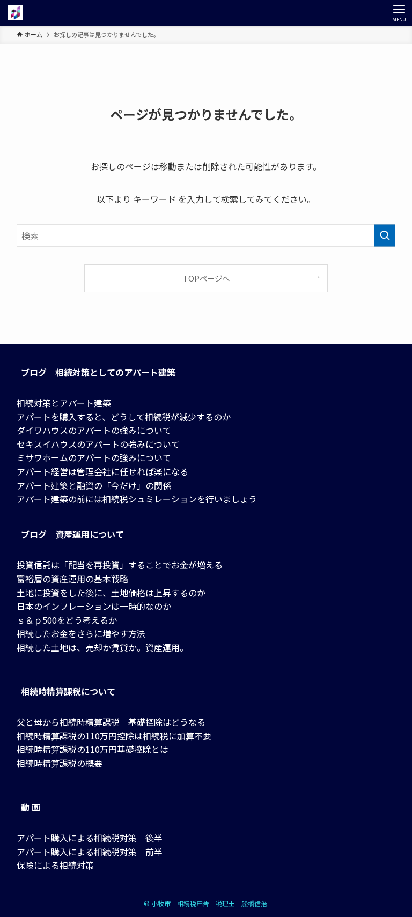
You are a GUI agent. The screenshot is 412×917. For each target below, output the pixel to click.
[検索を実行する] (384, 235)
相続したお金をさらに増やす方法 (81, 633)
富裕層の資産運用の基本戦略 (72, 578)
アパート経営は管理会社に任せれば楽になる (102, 471)
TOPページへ (206, 278)
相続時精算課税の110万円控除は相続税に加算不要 (114, 735)
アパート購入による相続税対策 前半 (90, 851)
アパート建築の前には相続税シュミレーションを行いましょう (137, 498)
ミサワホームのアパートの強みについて (94, 457)
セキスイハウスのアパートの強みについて (98, 444)
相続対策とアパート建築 (64, 402)
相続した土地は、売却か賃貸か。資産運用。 (102, 647)
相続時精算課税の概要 (59, 763)
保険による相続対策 (55, 865)
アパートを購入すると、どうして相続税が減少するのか (124, 416)
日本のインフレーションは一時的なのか (94, 606)
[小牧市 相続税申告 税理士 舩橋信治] (15, 13)
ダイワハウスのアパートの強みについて (94, 430)
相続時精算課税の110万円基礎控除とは (92, 749)
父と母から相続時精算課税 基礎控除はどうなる (111, 721)
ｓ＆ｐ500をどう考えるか (67, 619)
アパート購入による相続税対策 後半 (90, 837)
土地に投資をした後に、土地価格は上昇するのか (111, 592)
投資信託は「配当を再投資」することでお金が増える (120, 564)
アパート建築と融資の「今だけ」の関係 (94, 485)
